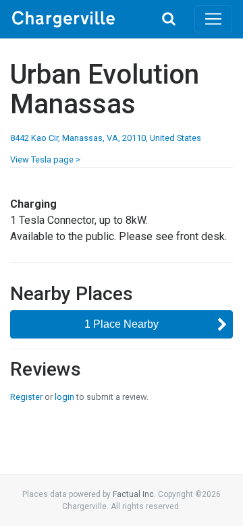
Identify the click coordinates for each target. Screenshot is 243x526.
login (64, 397)
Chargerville (77, 19)
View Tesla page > (45, 159)
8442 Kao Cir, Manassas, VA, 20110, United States (105, 138)
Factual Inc (133, 494)
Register (26, 397)
